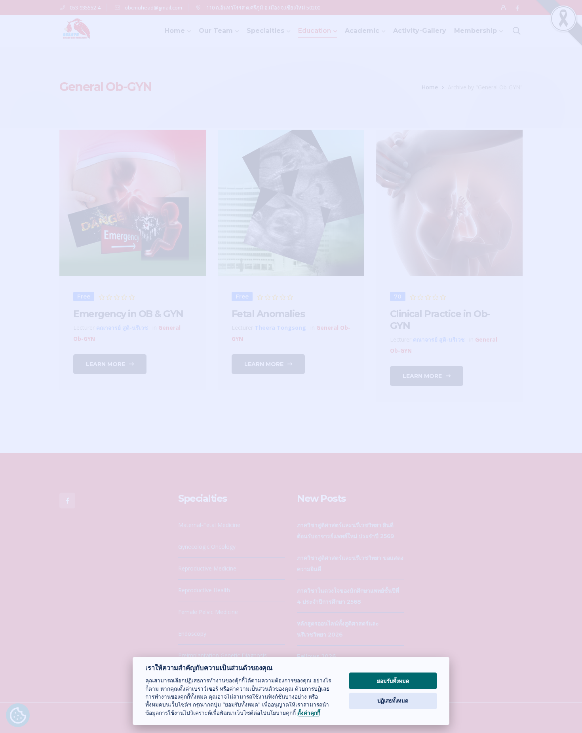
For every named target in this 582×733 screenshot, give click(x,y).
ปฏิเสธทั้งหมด (393, 700)
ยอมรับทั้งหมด (393, 680)
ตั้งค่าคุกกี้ (308, 713)
